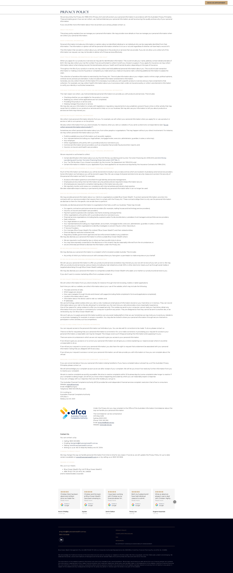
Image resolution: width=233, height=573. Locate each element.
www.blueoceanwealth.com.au (81, 445)
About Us (182, 10)
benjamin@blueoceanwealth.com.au (84, 443)
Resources (120, 540)
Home (172, 10)
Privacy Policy (121, 530)
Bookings (210, 10)
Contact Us (222, 10)
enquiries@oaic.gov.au (106, 422)
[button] (58, 501)
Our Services (194, 10)
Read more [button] (65, 500)
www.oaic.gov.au (106, 425)
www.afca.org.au (73, 384)
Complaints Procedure (124, 533)
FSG (117, 537)
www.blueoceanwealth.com (86, 457)
